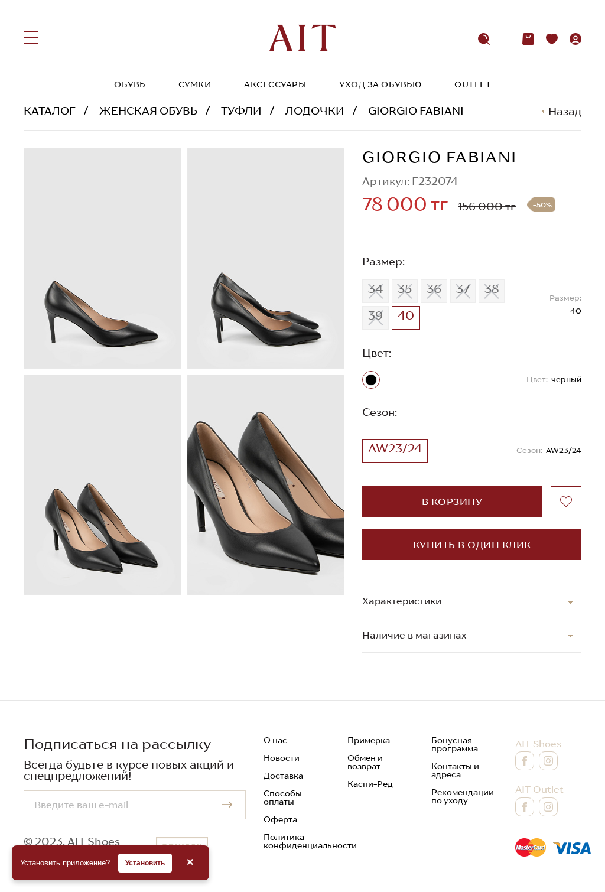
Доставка (283, 775)
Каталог (50, 111)
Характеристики (401, 601)
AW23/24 (395, 448)
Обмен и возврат (365, 762)
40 (406, 315)
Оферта (280, 819)
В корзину (452, 501)
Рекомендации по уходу (462, 796)
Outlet (472, 84)
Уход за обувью (380, 84)
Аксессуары (275, 84)
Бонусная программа (454, 744)
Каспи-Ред (370, 784)
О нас (275, 740)
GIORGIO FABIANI (416, 111)
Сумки (195, 84)
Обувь (129, 84)
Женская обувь (148, 111)
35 (405, 289)
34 (375, 289)
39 (375, 315)
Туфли (241, 111)
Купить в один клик (472, 545)
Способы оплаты (283, 797)
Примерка (368, 740)
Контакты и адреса (455, 770)
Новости (282, 758)
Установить (145, 863)
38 (491, 289)
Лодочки (314, 111)
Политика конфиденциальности (310, 841)
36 (434, 289)
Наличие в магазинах (414, 635)
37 (463, 289)
